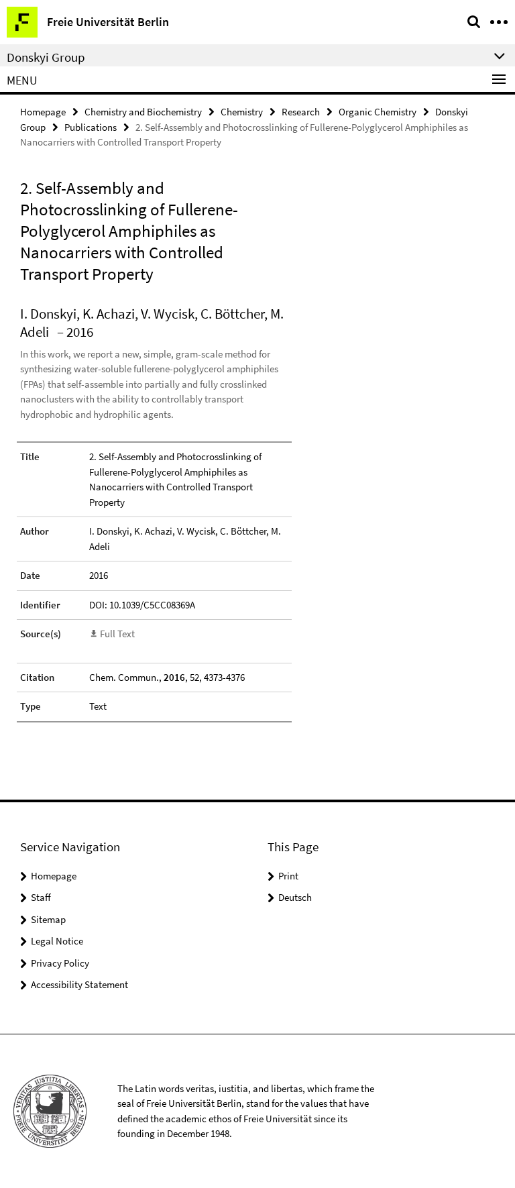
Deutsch (295, 897)
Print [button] (288, 875)
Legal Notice (57, 940)
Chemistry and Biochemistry (143, 111)
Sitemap (48, 919)
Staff (41, 897)
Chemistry (242, 111)
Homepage (43, 111)
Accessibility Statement (79, 984)
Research (301, 111)
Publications (90, 127)
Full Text (117, 633)
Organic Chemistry (377, 111)
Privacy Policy (60, 963)
